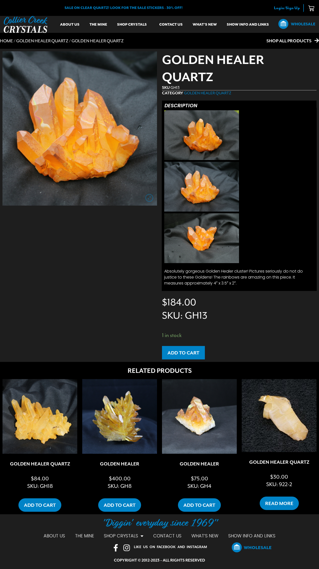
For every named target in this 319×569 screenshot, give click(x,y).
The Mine (98, 24)
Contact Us (171, 24)
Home (6, 41)
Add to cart (183, 353)
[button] (124, 7)
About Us (70, 24)
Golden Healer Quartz (42, 41)
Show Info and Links (248, 24)
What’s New (205, 24)
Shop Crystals (132, 24)
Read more (279, 503)
